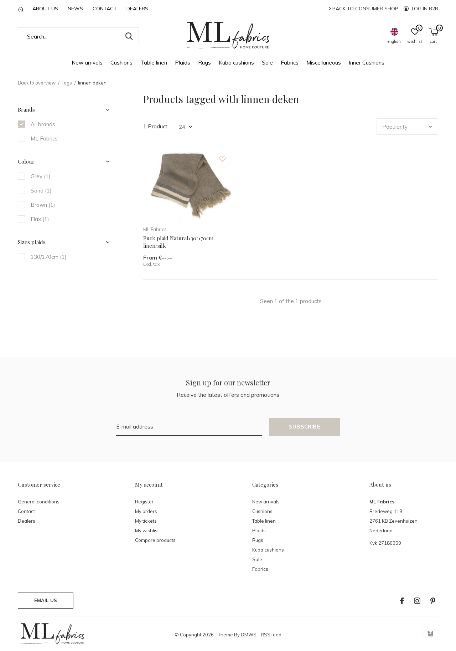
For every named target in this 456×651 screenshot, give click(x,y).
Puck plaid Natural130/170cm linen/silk (178, 242)
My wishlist (147, 530)
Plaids (182, 62)
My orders (146, 511)
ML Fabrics (44, 138)
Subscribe (304, 426)
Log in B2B (424, 8)
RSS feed (271, 634)
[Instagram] (417, 601)
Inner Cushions (366, 62)
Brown (43, 204)
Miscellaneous (323, 62)
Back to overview (37, 83)
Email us (45, 600)
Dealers (137, 8)
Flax (40, 219)
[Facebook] (402, 601)
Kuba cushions (236, 62)
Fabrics (290, 62)
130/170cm (49, 256)
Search (129, 36)
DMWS (248, 634)
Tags (67, 83)
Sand (41, 190)
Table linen (153, 62)
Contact (105, 8)
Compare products (155, 540)
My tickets (146, 521)
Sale (267, 62)
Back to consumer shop (364, 8)
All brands (43, 124)
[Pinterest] (432, 601)
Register (144, 501)
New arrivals (87, 62)
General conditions (38, 501)
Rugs (204, 62)
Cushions (121, 62)
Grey (41, 176)
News (75, 8)
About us (45, 8)
